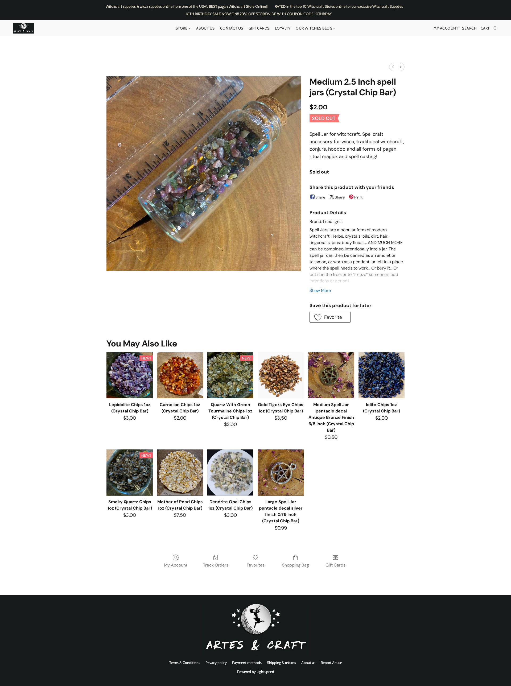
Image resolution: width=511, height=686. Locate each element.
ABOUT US (205, 28)
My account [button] (446, 28)
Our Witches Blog (314, 28)
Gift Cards (259, 28)
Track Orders (215, 565)
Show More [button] (320, 290)
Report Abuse (331, 662)
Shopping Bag (295, 565)
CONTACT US (231, 28)
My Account (175, 565)
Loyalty (283, 28)
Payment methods (247, 662)
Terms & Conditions (184, 662)
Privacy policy (216, 662)
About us (308, 662)
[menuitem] (393, 67)
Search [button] (469, 28)
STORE (182, 28)
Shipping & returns (281, 662)
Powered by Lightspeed (255, 671)
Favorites (256, 565)
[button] (23, 28)
